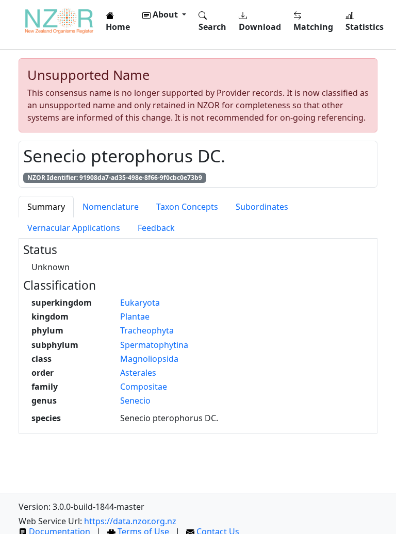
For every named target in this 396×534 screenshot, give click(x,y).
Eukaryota (140, 302)
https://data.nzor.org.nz (130, 521)
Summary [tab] (46, 206)
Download (260, 26)
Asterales (138, 372)
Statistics (364, 26)
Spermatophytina (154, 345)
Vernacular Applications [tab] (73, 227)
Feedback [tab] (156, 227)
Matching (313, 26)
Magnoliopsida (149, 358)
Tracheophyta (147, 330)
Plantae (135, 316)
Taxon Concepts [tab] (187, 206)
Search (212, 26)
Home (118, 26)
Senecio (135, 400)
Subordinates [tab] (262, 206)
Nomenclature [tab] (110, 206)
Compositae (143, 386)
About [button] (165, 14)
